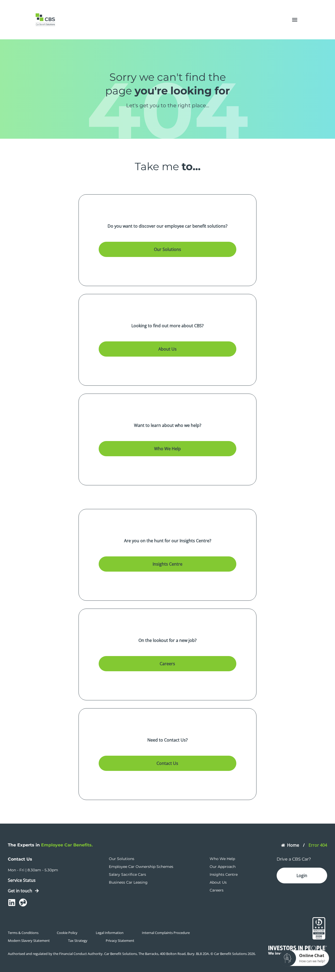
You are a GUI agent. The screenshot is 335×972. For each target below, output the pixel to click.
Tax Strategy (77, 940)
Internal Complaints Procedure (166, 932)
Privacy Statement (120, 940)
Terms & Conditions (23, 932)
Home (293, 845)
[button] (295, 19)
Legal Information (110, 932)
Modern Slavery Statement (29, 940)
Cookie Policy (67, 932)
